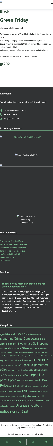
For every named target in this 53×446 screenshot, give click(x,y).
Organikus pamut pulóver (17, 375)
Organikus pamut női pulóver (17, 370)
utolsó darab (32, 391)
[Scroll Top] (46, 441)
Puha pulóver (34, 381)
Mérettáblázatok (7, 257)
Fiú (41, 349)
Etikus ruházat (30, 348)
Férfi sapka (14, 352)
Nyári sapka (9, 360)
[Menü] (52, 4)
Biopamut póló (27, 343)
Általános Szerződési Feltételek (13, 244)
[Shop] (20, 441)
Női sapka (28, 360)
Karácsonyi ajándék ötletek (11, 254)
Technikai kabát (15, 392)
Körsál (43, 356)
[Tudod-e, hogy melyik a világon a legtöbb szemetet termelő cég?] (26, 297)
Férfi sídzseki (39, 352)
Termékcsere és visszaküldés (12, 251)
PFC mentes (22, 380)
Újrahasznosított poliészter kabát (17, 400)
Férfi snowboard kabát (26, 352)
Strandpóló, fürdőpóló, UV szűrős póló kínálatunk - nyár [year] (27, 386)
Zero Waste (19, 397)
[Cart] (33, 441)
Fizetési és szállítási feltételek (13, 248)
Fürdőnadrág (16, 356)
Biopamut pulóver (8, 343)
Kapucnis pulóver (35, 356)
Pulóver (43, 380)
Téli (24, 391)
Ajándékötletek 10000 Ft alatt (15, 334)
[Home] (6, 441)
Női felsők (18, 360)
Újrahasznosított (33, 396)
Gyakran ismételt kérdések (11, 241)
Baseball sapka (36, 334)
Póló (3, 385)
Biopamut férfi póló (12, 338)
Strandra (4, 391)
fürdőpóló (25, 356)
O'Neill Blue (40, 360)
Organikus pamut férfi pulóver (10, 365)
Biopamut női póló (35, 339)
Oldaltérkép (5, 260)
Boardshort (15, 348)
